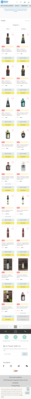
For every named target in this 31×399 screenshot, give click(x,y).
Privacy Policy (15, 385)
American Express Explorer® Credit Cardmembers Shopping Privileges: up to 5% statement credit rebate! (15, 10)
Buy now (8, 61)
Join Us (25, 354)
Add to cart (8, 58)
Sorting (23, 29)
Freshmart (24, 5)
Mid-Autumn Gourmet (7, 5)
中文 (6, 331)
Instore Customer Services (15, 331)
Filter (7, 29)
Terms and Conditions (15, 377)
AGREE (27, 393)
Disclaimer (15, 383)
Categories (15, 25)
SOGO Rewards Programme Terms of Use (15, 380)
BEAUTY (17, 5)
